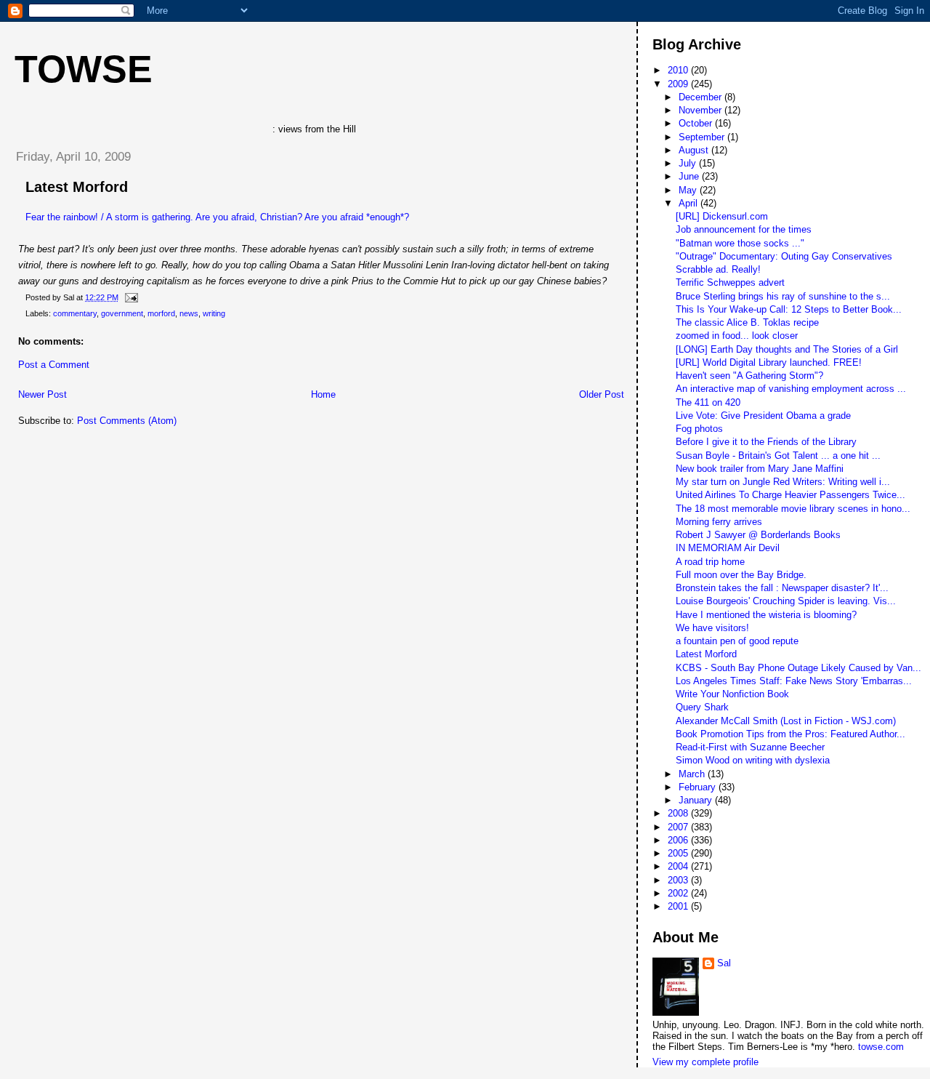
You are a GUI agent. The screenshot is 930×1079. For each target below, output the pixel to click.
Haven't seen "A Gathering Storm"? (749, 375)
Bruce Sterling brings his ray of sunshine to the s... (783, 296)
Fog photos (699, 428)
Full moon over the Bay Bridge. (741, 574)
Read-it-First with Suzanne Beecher (750, 747)
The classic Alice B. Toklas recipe (747, 322)
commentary (75, 313)
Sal (724, 963)
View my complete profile (705, 1061)
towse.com (881, 1046)
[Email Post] (129, 297)
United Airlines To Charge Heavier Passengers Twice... (790, 494)
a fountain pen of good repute (737, 640)
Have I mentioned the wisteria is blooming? (766, 614)
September (703, 137)
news (188, 313)
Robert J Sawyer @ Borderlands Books (758, 534)
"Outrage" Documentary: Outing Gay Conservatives (784, 256)
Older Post (601, 394)
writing (214, 313)
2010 (679, 70)
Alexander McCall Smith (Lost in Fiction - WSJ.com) (786, 720)
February (699, 787)
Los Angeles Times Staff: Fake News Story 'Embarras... (794, 680)
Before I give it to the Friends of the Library (766, 441)
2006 (679, 840)
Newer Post (42, 394)
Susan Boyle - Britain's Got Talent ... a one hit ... (778, 455)
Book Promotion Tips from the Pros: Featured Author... (790, 734)
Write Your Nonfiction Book (732, 694)
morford (161, 313)
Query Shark (702, 707)
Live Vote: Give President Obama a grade (763, 415)
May (689, 190)
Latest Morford (76, 187)
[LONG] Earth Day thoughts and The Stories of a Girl (787, 349)
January (697, 800)
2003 (679, 880)
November (701, 110)
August (695, 150)
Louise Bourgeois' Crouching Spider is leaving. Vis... (786, 600)
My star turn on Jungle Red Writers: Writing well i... (783, 481)
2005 (679, 853)
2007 (679, 827)
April (689, 203)
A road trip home (710, 561)
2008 (679, 813)
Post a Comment (53, 364)
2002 (679, 893)
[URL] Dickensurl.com (722, 216)
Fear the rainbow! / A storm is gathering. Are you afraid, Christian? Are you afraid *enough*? (217, 217)
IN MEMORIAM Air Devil (728, 547)
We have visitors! (712, 627)
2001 (679, 906)
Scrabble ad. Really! (718, 269)
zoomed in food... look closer (737, 335)
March (693, 774)
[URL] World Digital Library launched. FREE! (769, 362)
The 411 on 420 (708, 402)
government (122, 313)
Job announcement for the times (744, 229)
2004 (679, 866)
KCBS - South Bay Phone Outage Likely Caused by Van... (798, 667)
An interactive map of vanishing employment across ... (791, 388)
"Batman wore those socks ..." (740, 243)
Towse (84, 69)
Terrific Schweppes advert (730, 282)
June (690, 176)
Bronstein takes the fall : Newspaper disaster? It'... (782, 587)
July (689, 163)
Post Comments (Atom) (127, 420)
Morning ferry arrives (719, 521)
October (697, 123)
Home (323, 394)
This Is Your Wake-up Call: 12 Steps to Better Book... (789, 309)
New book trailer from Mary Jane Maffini (760, 468)
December (701, 97)
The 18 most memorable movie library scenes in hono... (793, 508)
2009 (679, 84)
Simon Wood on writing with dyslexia (753, 760)
